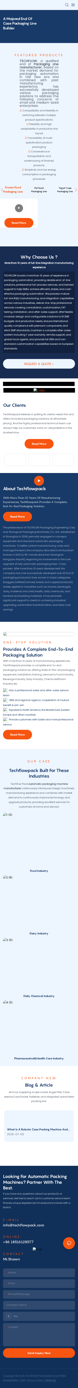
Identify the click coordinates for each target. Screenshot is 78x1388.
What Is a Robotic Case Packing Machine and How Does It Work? (37, 1129)
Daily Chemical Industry (39, 996)
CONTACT (13, 1254)
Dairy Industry (39, 933)
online (12, 1236)
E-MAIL (11, 1220)
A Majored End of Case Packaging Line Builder (20, 23)
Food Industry (39, 870)
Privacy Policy (36, 1380)
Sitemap (50, 1380)
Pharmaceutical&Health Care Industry (39, 1058)
